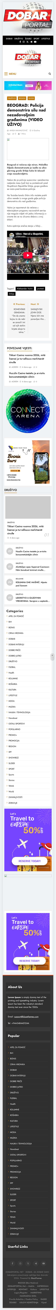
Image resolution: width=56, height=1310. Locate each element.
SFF (10, 751)
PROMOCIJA (14, 740)
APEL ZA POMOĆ (16, 616)
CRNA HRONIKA (16, 633)
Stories (11, 780)
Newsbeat (13, 718)
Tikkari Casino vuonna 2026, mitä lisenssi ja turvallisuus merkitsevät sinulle (27, 358)
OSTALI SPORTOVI (17, 723)
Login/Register (21, 1292)
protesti (40, 288)
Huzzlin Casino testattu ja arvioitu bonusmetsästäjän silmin (27, 375)
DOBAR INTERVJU (16, 644)
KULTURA (12, 689)
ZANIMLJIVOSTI (15, 797)
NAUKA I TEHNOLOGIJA (19, 712)
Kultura (33, 1289)
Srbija (11, 293)
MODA (12, 701)
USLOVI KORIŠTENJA (28, 1302)
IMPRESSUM (42, 1286)
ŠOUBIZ (28, 38)
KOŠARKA (13, 684)
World (11, 791)
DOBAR (9, 38)
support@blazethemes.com (26, 1016)
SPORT (36, 38)
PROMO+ (13, 735)
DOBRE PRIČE (15, 650)
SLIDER (31, 98)
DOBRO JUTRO (15, 655)
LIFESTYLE (45, 38)
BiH (10, 621)
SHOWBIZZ (14, 757)
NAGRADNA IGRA (28, 1296)
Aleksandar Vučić (25, 288)
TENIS (11, 786)
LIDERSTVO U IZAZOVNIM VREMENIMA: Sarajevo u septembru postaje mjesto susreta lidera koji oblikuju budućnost (33, 602)
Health (11, 672)
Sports (11, 774)
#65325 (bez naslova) (28, 1282)
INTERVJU (11, 1289)
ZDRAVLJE (13, 802)
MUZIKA (12, 706)
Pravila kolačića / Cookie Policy (23, 1299)
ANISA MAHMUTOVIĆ (19, 130)
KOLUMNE (19, 579)
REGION (22, 98)
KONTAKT (23, 1289)
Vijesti (44, 1302)
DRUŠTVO (18, 38)
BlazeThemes (36, 1278)
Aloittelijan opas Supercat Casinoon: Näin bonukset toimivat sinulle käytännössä (32, 570)
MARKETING (36, 1292)
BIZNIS (12, 627)
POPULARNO (14, 729)
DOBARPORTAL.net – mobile (21, 1286)
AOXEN (15, 367)
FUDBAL (12, 667)
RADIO (44, 1299)
